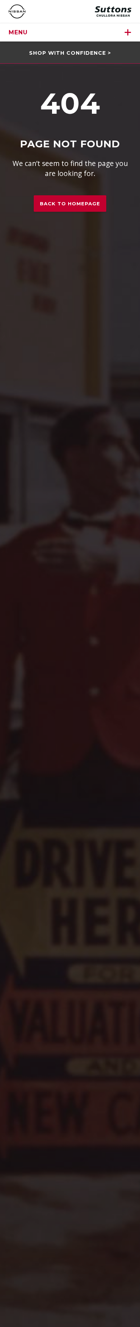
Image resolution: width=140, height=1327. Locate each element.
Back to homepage (70, 203)
